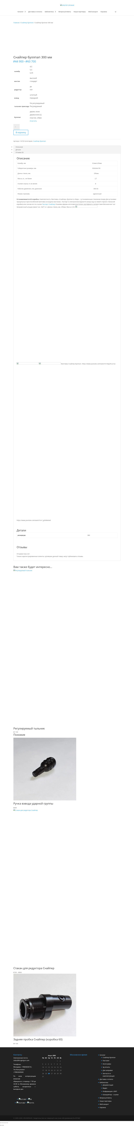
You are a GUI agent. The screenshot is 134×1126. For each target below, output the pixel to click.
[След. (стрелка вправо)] (3, 1125)
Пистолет (106, 1061)
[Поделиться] (5, 1122)
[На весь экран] (3, 1122)
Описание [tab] (19, 147)
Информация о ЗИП (110, 1091)
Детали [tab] (18, 150)
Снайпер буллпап (27, 23)
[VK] (30, 1099)
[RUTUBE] (22, 1099)
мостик (17, 81)
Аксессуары (107, 1064)
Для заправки (108, 1070)
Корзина (104, 12)
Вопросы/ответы (65, 12)
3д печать (106, 1067)
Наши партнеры (80, 12)
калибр (17, 71)
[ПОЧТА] (30, 1103)
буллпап (17, 117)
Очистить (33, 121)
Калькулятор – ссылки (111, 1095)
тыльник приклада (21, 106)
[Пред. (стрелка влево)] (1, 1125)
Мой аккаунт (93, 12)
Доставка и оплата (35, 12)
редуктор (17, 90)
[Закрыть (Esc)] (7, 1122)
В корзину (21, 132)
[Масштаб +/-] (1, 1122)
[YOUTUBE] (20, 1103)
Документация (108, 1085)
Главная (16, 23)
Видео (105, 1088)
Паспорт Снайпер (48, 204)
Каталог (20, 12)
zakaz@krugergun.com (21, 1060)
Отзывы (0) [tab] (19, 152)
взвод (16, 98)
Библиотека (49, 12)
